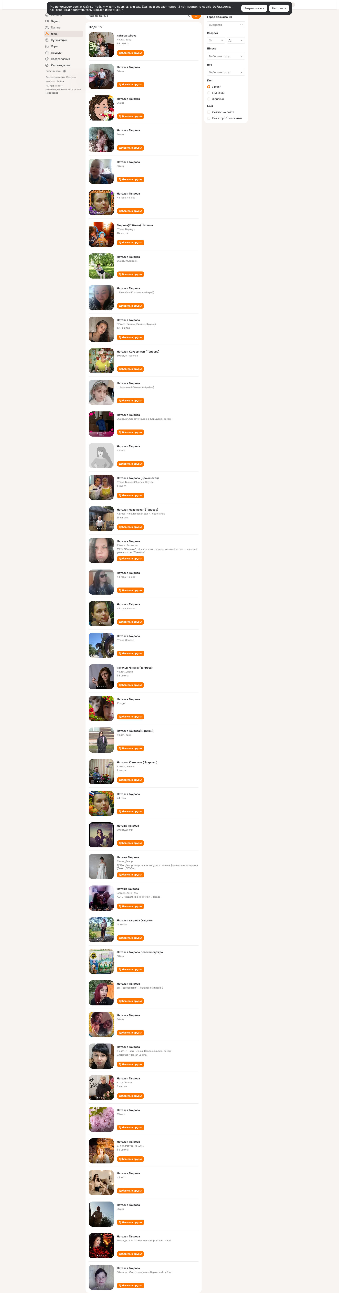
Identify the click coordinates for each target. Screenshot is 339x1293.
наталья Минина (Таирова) (135, 667)
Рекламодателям (55, 77)
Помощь (71, 77)
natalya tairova (127, 35)
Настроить (279, 8)
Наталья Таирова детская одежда (140, 952)
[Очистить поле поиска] (189, 16)
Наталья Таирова (128, 67)
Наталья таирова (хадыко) (135, 920)
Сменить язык (53, 71)
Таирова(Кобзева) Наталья (135, 225)
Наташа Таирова (128, 825)
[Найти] (196, 16)
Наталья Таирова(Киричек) (135, 731)
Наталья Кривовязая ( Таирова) (138, 351)
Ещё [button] (59, 81)
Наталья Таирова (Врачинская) (138, 478)
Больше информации (108, 10)
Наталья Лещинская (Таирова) (137, 509)
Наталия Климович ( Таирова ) (137, 762)
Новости (50, 81)
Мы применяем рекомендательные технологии (63, 89)
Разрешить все (254, 8)
